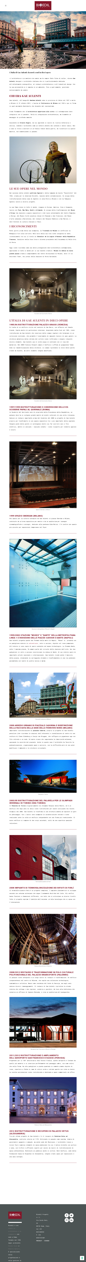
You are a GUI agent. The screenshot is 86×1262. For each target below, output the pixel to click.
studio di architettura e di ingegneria (14, 1231)
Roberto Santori (14, 1249)
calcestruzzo (33, 643)
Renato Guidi (13, 1246)
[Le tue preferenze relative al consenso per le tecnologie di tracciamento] (82, 1258)
